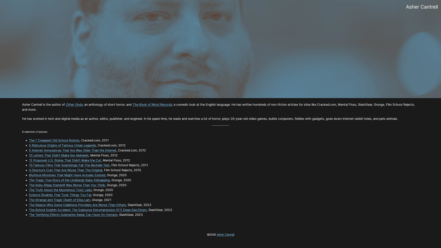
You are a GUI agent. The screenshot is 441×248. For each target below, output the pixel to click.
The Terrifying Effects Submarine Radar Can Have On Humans (73, 215)
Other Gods (74, 104)
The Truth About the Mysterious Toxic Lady (60, 190)
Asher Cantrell (225, 234)
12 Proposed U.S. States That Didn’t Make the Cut (65, 160)
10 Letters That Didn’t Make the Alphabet (59, 155)
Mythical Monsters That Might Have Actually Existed (67, 175)
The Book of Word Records (152, 104)
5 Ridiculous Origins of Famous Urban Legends (62, 145)
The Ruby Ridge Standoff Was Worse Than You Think (67, 185)
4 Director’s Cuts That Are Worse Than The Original (65, 170)
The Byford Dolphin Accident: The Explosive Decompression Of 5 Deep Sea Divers (88, 210)
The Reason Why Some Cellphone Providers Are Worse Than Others (77, 205)
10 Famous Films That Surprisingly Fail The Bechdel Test (69, 165)
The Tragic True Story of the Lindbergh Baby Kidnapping (69, 180)
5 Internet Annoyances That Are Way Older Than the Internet (72, 150)
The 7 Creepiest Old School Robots (54, 140)
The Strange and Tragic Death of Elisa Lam (59, 200)
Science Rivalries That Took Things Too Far (60, 195)
